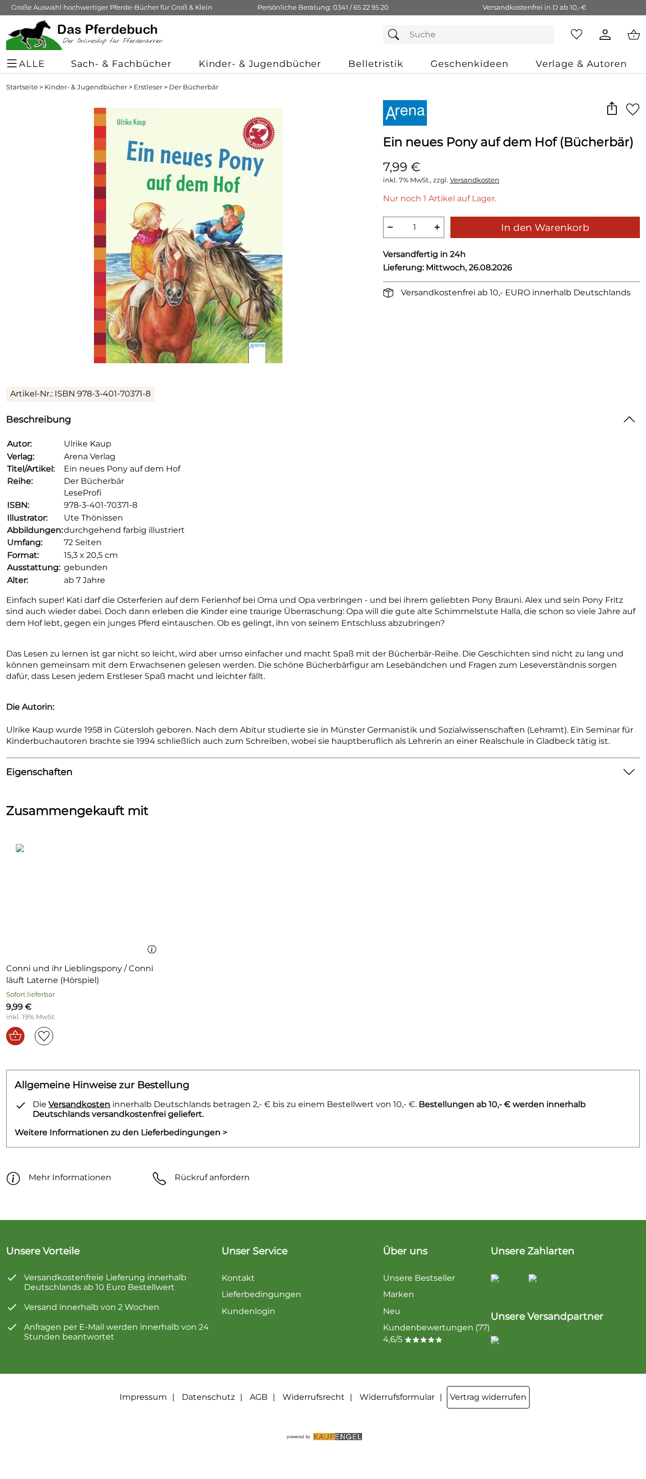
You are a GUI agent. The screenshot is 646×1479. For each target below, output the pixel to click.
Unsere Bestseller (419, 1278)
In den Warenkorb (545, 227)
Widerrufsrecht (313, 1397)
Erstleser (148, 87)
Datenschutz (208, 1397)
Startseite (22, 87)
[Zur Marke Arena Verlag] (405, 113)
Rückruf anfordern (212, 1177)
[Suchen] (396, 34)
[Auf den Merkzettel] (632, 109)
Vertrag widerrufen (488, 1397)
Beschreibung (38, 419)
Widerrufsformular (397, 1397)
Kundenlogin (248, 1311)
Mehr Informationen (70, 1177)
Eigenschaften (39, 771)
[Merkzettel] (576, 35)
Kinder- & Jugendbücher (85, 87)
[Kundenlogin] (605, 35)
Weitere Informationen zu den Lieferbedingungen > (121, 1132)
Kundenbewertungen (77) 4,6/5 (436, 1333)
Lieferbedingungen (261, 1294)
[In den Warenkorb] (15, 1036)
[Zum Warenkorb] (634, 35)
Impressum (143, 1397)
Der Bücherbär (194, 87)
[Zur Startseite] (85, 34)
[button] (611, 109)
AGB (259, 1397)
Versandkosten (474, 180)
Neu (391, 1311)
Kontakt (238, 1278)
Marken (398, 1294)
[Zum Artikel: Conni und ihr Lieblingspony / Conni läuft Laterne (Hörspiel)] (83, 899)
